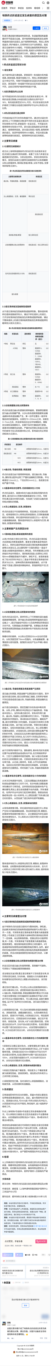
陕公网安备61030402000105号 (27, 1352)
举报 (41, 1338)
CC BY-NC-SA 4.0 (40, 1226)
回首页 (4, 8)
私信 (45, 28)
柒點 (9, 1322)
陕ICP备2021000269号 (26, 1349)
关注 (37, 28)
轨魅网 (31, 1346)
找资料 (29, 8)
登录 (25, 1305)
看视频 (37, 8)
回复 (45, 1338)
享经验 (21, 8)
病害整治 (7, 20)
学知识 (13, 8)
